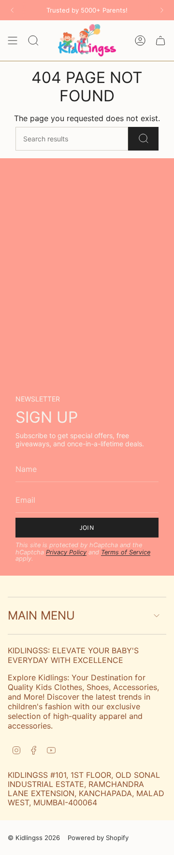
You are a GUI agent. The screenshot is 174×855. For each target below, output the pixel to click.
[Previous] (12, 10)
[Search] (143, 139)
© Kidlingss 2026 (34, 837)
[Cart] (160, 40)
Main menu (41, 615)
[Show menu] (12, 40)
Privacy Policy (66, 552)
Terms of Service (125, 552)
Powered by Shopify (98, 837)
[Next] (162, 10)
